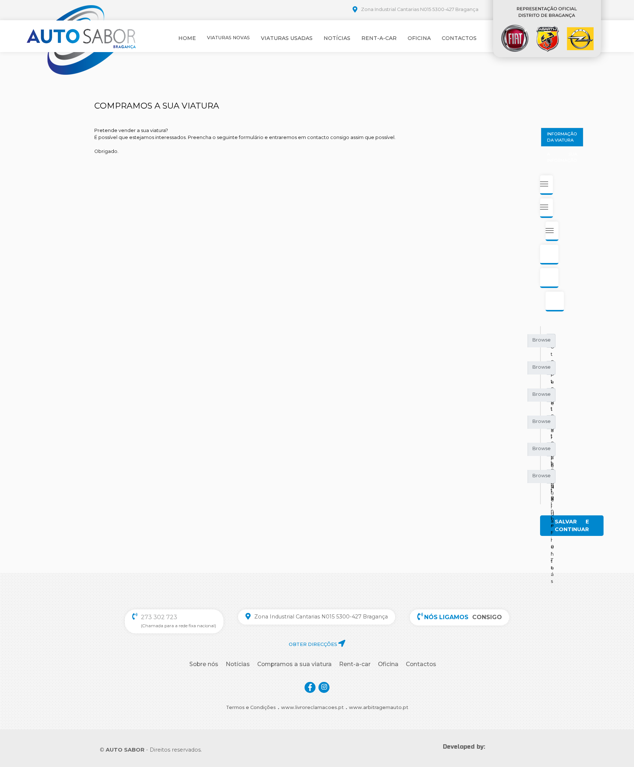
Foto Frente (552, 342)
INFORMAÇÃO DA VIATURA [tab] (562, 137)
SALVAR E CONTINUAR (572, 525)
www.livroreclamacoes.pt (312, 707)
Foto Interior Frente (552, 451)
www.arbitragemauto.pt (378, 707)
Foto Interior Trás (552, 478)
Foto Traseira (552, 424)
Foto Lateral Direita (553, 369)
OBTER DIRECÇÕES (313, 644)
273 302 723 (159, 617)
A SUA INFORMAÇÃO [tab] (562, 157)
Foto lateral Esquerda (552, 396)
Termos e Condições (251, 707)
